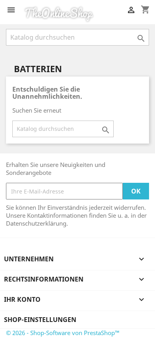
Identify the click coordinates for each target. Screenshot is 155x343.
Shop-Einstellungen (40, 319)
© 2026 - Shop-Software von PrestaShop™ (63, 333)
